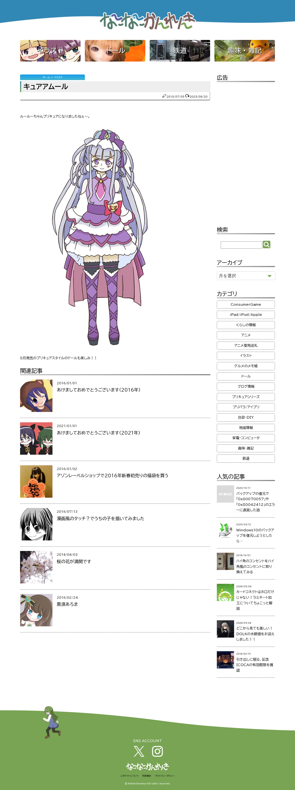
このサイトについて (129, 776)
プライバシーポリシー (165, 776)
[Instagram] (157, 755)
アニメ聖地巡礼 (246, 345)
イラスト (50, 50)
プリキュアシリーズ (246, 397)
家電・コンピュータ (246, 438)
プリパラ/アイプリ (246, 407)
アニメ (246, 335)
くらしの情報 (246, 325)
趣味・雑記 (244, 50)
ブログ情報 (245, 386)
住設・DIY (246, 417)
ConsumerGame (246, 304)
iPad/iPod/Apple (246, 314)
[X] (139, 755)
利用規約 (146, 776)
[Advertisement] (246, 151)
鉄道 (180, 50)
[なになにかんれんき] (147, 30)
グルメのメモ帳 (246, 366)
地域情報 (246, 427)
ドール (115, 50)
